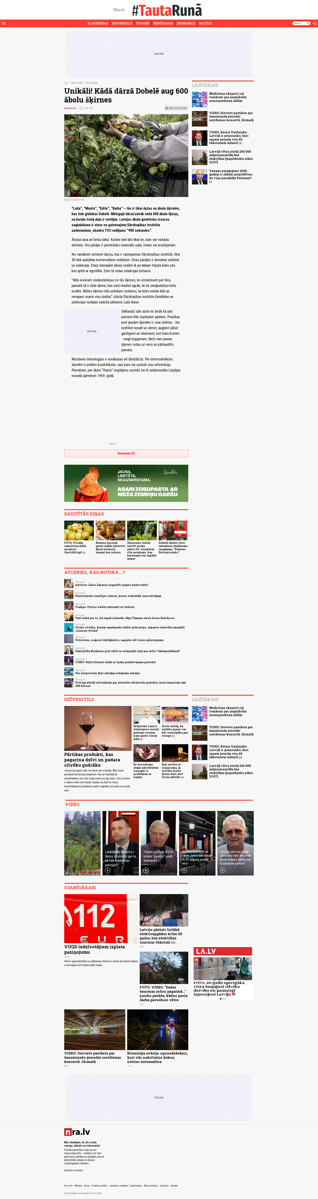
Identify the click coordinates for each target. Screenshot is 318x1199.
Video (72, 804)
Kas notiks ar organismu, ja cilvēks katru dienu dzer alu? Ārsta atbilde (172, 771)
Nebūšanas (163, 23)
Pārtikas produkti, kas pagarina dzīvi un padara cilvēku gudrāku (92, 759)
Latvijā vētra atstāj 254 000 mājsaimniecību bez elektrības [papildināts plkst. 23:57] (231, 157)
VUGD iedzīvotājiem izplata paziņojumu (94, 949)
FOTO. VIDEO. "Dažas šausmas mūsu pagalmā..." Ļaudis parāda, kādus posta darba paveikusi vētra (164, 993)
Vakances (164, 1185)
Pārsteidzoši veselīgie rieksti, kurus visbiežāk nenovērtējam (118, 596)
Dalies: (113, 443)
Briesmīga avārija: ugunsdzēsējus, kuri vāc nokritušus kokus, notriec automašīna (157, 1057)
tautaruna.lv (70, 108)
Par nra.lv (68, 1185)
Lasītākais (205, 85)
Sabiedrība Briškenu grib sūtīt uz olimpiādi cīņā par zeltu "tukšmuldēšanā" (127, 651)
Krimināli (186, 23)
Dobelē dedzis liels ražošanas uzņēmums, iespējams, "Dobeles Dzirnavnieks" (173, 547)
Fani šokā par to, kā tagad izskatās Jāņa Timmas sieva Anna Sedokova (124, 618)
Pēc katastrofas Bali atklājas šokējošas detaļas (107, 673)
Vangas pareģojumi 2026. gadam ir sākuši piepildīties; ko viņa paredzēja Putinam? (230, 174)
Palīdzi (205, 23)
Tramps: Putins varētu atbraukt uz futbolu (105, 607)
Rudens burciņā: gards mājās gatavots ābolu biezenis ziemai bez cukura (110, 547)
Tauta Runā (76, 83)
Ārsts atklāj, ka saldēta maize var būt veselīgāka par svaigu (175, 730)
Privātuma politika (99, 1185)
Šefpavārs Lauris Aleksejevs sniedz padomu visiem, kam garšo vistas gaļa (146, 732)
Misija (87, 1185)
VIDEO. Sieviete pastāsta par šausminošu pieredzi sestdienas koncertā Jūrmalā (231, 116)
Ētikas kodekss (151, 1185)
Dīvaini (142, 23)
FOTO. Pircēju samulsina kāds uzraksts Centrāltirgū (75, 547)
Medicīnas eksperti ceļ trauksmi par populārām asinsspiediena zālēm (228, 97)
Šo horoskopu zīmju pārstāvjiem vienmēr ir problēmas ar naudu (145, 771)
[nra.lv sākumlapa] (119, 10)
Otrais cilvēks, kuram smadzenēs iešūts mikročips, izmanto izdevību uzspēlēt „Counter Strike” (130, 629)
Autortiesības (136, 1185)
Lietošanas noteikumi (118, 1185)
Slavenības (98, 23)
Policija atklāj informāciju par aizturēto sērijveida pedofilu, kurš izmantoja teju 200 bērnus (130, 684)
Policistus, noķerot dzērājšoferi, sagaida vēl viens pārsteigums (119, 640)
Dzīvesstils (122, 23)
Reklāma (78, 1185)
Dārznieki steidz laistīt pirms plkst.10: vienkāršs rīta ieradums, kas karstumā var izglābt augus (142, 550)
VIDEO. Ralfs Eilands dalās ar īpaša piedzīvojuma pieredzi (115, 662)
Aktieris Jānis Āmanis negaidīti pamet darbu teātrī (111, 585)
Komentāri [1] (126, 453)
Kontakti (174, 1185)
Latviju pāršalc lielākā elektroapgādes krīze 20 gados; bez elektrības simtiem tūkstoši (161, 935)
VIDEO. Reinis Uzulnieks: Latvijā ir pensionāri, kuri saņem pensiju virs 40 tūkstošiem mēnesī (228, 137)
